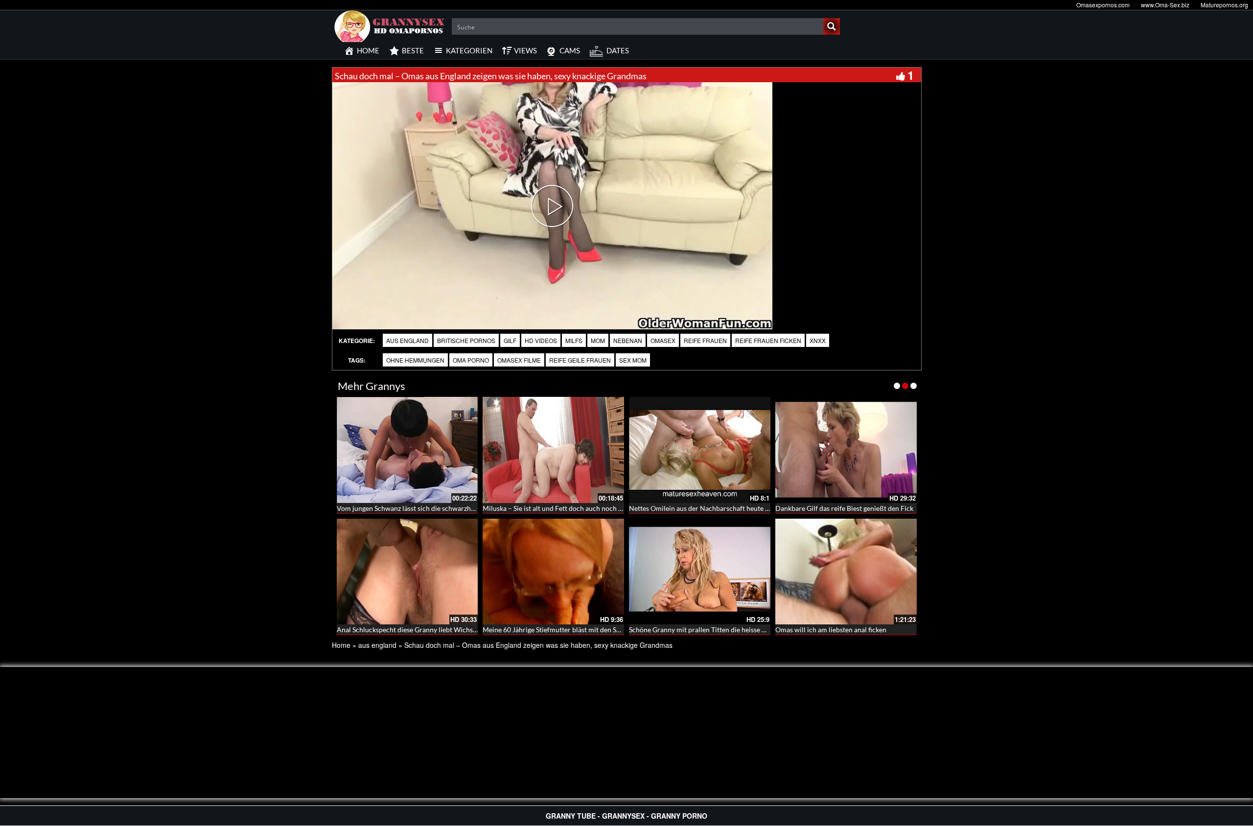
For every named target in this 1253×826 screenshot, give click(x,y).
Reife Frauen (705, 340)
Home (341, 645)
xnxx (818, 340)
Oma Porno (471, 360)
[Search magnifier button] (831, 26)
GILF (510, 340)
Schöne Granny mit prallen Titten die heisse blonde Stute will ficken (730, 629)
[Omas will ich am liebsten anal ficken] (846, 572)
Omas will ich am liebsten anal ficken (830, 629)
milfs (573, 340)
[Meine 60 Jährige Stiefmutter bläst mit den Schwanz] (553, 572)
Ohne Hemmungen (415, 360)
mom (598, 340)
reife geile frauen (580, 360)
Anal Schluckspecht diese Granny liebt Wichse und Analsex (426, 629)
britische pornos (466, 340)
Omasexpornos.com (1103, 4)
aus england (407, 340)
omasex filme (519, 360)
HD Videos (541, 340)
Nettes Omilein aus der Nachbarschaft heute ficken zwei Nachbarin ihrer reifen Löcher (760, 508)
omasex (662, 340)
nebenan (627, 340)
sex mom (633, 360)
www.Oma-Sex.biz (1165, 4)
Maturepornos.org (1224, 4)
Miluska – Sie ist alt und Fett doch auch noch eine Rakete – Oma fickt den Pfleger (604, 508)
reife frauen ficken (768, 340)
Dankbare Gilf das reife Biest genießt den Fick (844, 508)
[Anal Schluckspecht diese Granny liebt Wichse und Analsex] (407, 572)
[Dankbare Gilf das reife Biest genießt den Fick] (846, 450)
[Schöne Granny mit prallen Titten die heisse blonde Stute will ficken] (699, 572)
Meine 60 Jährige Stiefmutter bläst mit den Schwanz (561, 629)
